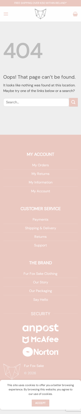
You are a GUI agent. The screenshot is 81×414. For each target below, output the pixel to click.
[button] (5, 14)
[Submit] (73, 102)
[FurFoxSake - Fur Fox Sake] (40, 13)
